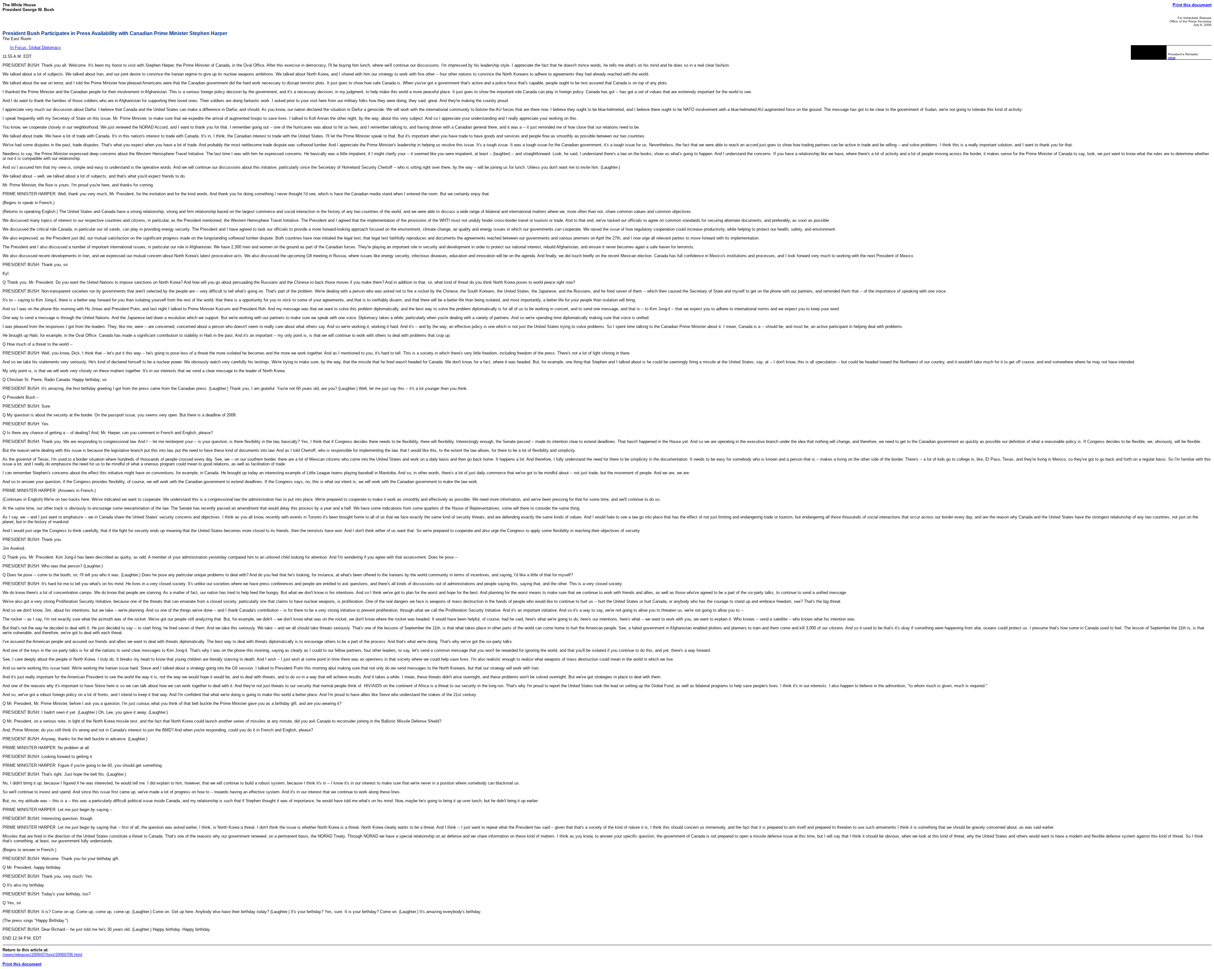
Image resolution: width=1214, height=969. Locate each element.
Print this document (1192, 5)
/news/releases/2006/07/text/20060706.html (42, 954)
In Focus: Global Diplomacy (35, 47)
